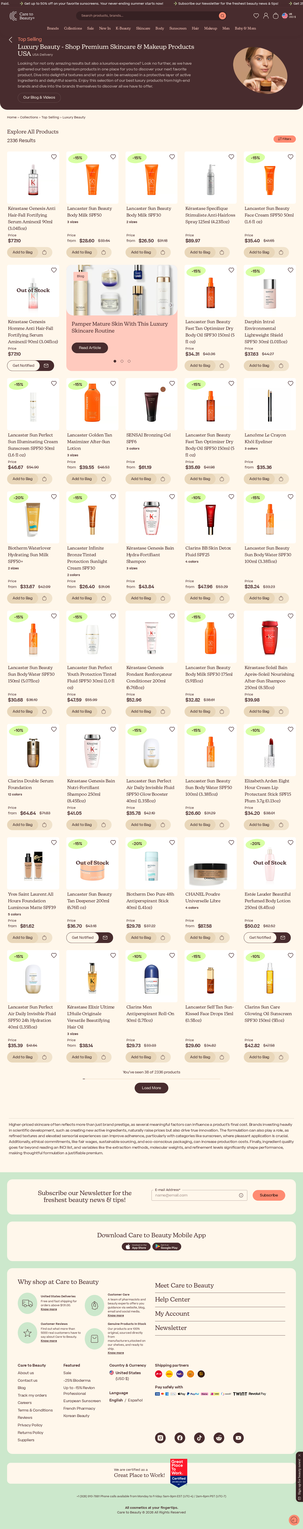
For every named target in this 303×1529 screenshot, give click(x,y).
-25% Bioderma (76, 1380)
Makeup (210, 28)
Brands (53, 28)
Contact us (27, 1380)
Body (159, 28)
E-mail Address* (167, 1190)
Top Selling (30, 39)
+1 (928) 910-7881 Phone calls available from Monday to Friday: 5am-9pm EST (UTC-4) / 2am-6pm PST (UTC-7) (151, 1496)
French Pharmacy (79, 1408)
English (116, 1400)
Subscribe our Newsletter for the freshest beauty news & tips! (228, 3)
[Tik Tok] (199, 1438)
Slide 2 (129, 361)
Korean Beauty (76, 1416)
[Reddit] (219, 1438)
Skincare (143, 28)
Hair (195, 28)
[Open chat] (294, 1520)
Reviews (25, 1417)
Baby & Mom (245, 28)
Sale (90, 28)
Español (135, 1400)
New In (105, 28)
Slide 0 (115, 361)
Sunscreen (178, 28)
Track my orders (32, 1395)
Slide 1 (122, 361)
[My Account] (266, 15)
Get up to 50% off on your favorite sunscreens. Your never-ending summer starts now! (93, 3)
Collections (73, 28)
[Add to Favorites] (53, 156)
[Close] (299, 1454)
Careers (25, 1402)
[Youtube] (238, 1438)
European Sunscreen (82, 1401)
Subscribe (269, 1195)
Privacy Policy (30, 1425)
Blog (22, 1388)
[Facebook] (180, 1438)
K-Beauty (123, 28)
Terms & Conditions (35, 1410)
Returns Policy (30, 1432)
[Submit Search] (222, 15)
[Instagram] (160, 1438)
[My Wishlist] (256, 15)
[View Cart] (275, 15)
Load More (151, 1088)
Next (171, 305)
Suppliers (26, 1440)
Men (226, 28)
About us (26, 1373)
